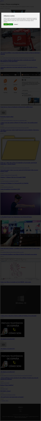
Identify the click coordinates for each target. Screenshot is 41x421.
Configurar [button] (16, 24)
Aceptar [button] (5, 24)
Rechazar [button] (10, 24)
